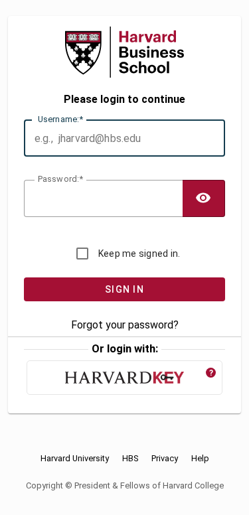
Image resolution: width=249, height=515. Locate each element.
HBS (130, 458)
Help (200, 458)
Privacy (164, 458)
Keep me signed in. (139, 253)
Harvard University (75, 458)
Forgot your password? (125, 325)
